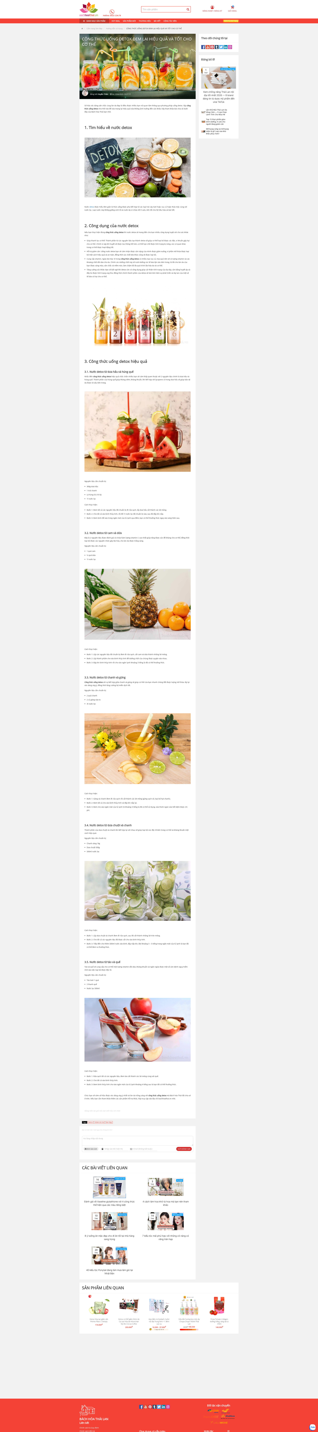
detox (91, 207)
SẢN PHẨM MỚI (129, 21)
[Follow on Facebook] (203, 48)
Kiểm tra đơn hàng (231, 21)
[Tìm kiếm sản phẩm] (188, 9)
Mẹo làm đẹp (177, 1215)
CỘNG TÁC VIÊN (170, 21)
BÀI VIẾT (157, 21)
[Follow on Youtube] (208, 48)
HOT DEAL (116, 21)
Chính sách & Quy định (89, 1428)
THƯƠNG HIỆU (145, 21)
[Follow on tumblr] (217, 48)
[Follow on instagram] (230, 48)
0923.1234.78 (115, 15)
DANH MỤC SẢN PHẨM (95, 21)
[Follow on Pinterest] (212, 48)
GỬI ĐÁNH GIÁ (184, 1149)
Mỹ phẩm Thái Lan (228, 69)
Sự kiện (179, 1180)
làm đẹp (109, 1122)
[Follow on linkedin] (226, 48)
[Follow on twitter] (221, 48)
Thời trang (122, 1215)
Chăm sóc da (120, 1178)
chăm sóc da (99, 1122)
